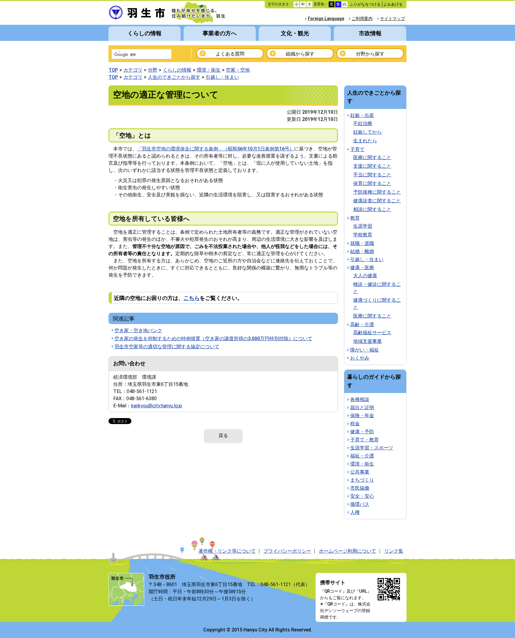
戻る (223, 435)
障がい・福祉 (364, 350)
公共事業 (359, 472)
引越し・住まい (222, 77)
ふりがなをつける (365, 4)
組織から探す (300, 54)
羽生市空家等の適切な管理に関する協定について (166, 346)
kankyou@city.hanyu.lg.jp (156, 406)
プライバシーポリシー (287, 551)
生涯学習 (362, 226)
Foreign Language (326, 18)
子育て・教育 (364, 440)
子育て (357, 149)
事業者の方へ (220, 33)
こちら (192, 298)
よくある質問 (230, 54)
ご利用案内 (362, 18)
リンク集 (393, 551)
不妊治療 (362, 123)
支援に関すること (372, 166)
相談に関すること (372, 209)
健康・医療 (362, 267)
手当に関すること (372, 175)
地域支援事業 (367, 341)
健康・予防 (362, 431)
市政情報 (370, 33)
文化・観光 (295, 33)
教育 (355, 218)
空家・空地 (238, 70)
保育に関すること (372, 183)
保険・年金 (362, 415)
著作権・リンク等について (227, 551)
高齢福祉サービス (372, 332)
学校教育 (362, 235)
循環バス (359, 504)
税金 (355, 423)
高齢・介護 (362, 324)
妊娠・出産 (362, 115)
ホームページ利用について (347, 551)
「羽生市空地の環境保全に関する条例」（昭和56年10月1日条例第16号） (215, 149)
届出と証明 (362, 407)
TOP (113, 70)
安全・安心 (362, 496)
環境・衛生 (209, 70)
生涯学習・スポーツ (371, 448)
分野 (152, 70)
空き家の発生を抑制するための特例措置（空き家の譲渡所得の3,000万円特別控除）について (213, 338)
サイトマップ (392, 18)
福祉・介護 (362, 456)
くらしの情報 (145, 33)
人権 (355, 512)
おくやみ (359, 358)
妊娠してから (367, 132)
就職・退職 (362, 243)
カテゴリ (132, 70)
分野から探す (370, 54)
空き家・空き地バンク (138, 330)
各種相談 (359, 399)
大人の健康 (365, 275)
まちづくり (362, 480)
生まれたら (365, 141)
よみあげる (393, 4)
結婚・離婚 (362, 251)
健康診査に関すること (377, 201)
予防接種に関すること (377, 192)
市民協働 (359, 488)
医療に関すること (372, 157)
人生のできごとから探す (174, 77)
